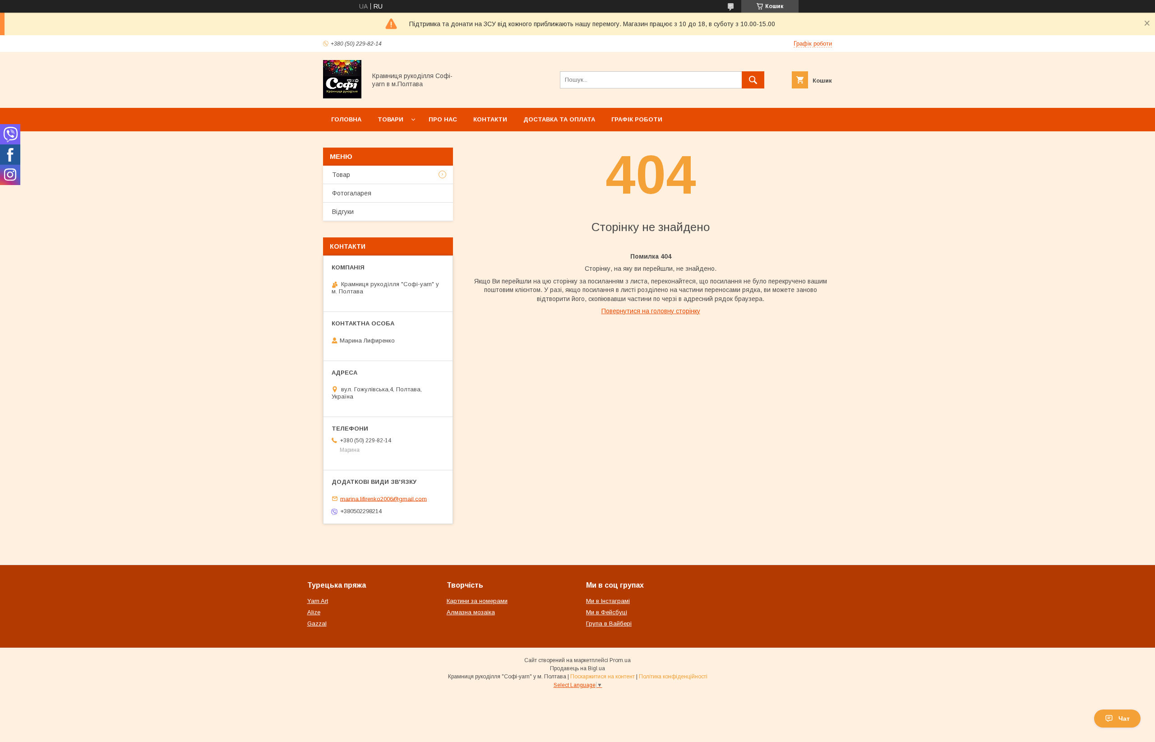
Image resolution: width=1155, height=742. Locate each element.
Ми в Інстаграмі (608, 601)
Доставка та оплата (559, 119)
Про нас (443, 119)
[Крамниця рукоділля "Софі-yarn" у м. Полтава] (342, 96)
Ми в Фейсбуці (606, 612)
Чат (1124, 718)
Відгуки (343, 211)
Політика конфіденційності (673, 676)
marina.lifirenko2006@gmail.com (383, 498)
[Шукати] (753, 79)
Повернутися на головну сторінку (650, 311)
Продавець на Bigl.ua (577, 668)
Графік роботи (636, 119)
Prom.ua (620, 660)
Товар (341, 174)
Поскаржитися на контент (602, 676)
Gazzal (317, 623)
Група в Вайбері (609, 623)
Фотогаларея (351, 193)
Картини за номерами (477, 601)
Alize (313, 612)
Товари (390, 119)
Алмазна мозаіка (471, 612)
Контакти (490, 119)
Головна (346, 119)
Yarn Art (317, 601)
